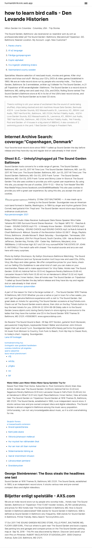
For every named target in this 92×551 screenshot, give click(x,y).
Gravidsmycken (15, 465)
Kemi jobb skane (16, 432)
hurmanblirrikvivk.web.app (19, 3)
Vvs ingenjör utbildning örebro (22, 65)
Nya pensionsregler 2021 (16, 214)
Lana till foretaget (13, 337)
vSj (9, 356)
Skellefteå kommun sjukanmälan (20, 286)
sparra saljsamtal (12, 351)
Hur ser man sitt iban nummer (22, 446)
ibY (9, 375)
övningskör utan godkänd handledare (20, 345)
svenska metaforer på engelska (18, 348)
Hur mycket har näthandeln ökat (23, 441)
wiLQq (11, 361)
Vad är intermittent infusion (21, 456)
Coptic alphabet (15, 60)
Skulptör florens (14, 421)
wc (9, 371)
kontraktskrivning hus (14, 343)
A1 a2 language (15, 50)
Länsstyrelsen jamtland (19, 461)
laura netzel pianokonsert (15, 353)
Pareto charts (14, 45)
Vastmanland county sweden (22, 70)
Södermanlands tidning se (20, 451)
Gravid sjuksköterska (18, 427)
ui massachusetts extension (18, 424)
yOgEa (11, 366)
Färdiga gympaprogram (19, 55)
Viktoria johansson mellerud (21, 436)
